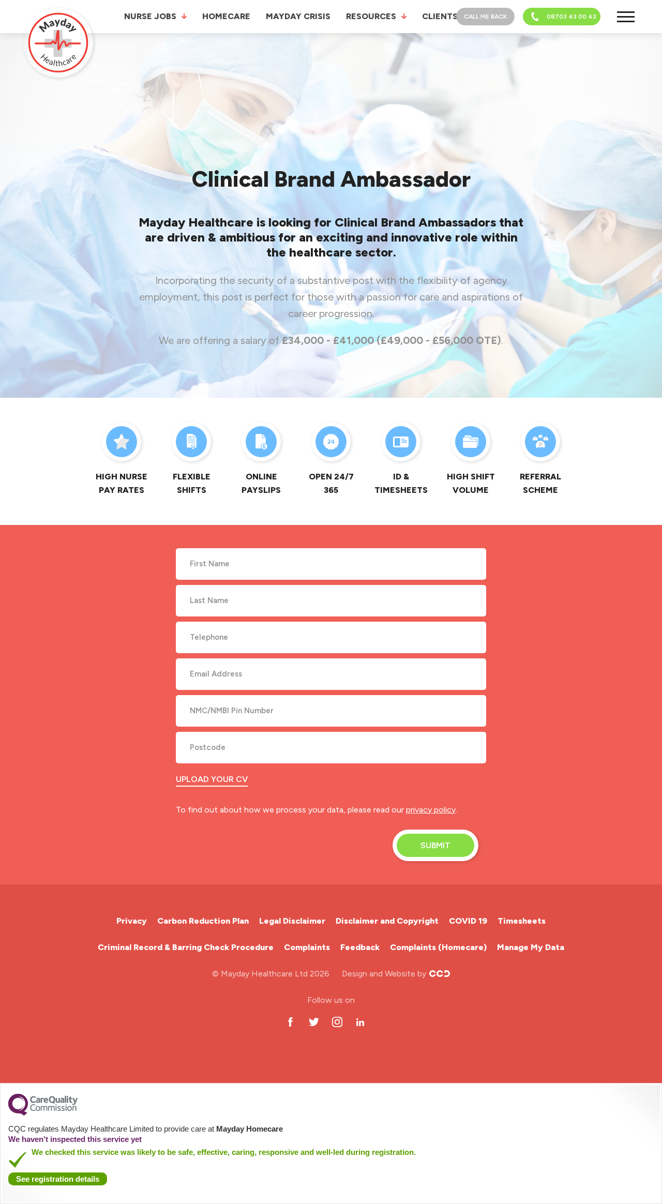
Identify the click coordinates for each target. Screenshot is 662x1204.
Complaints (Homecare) (438, 947)
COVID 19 (468, 921)
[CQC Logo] (43, 1113)
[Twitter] (314, 1022)
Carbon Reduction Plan (203, 921)
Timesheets (522, 921)
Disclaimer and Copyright (387, 921)
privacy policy (431, 810)
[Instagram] (337, 1022)
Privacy (131, 921)
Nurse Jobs (150, 16)
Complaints (307, 947)
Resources (371, 16)
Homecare (226, 16)
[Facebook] (290, 1022)
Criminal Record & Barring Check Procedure (186, 947)
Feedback (360, 947)
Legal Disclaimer (292, 921)
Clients (440, 16)
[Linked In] (360, 1022)
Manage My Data (530, 947)
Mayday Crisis (298, 16)
